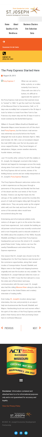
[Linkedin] (21, 433)
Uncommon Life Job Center (10, 47)
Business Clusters (31, 24)
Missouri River (21, 287)
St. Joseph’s (14, 299)
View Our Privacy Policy (11, 406)
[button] (21, 380)
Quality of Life (12, 28)
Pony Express (10, 130)
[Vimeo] (26, 433)
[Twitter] (16, 433)
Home (7, 24)
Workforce (13, 33)
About (16, 24)
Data (32, 33)
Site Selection (31, 28)
